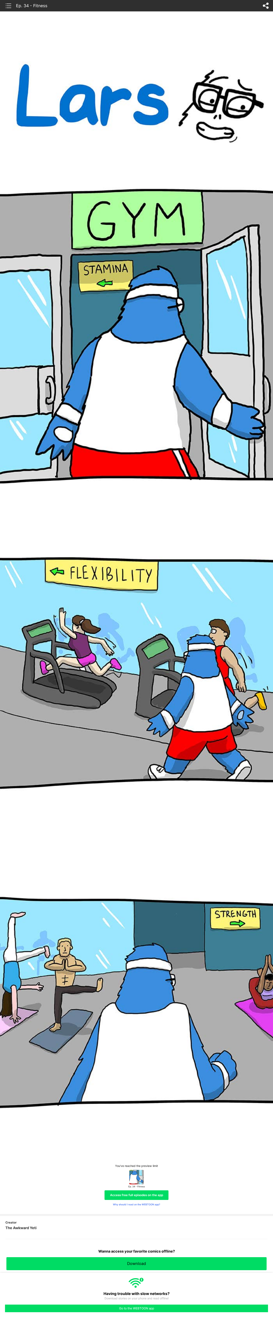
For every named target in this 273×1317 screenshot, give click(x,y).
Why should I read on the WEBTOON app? (136, 1204)
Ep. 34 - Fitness (31, 5)
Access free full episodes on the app (136, 1195)
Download (136, 1263)
